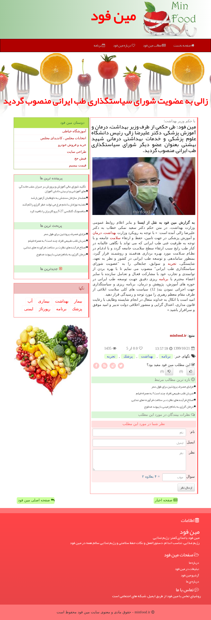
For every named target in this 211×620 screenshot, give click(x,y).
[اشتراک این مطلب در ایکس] (121, 365)
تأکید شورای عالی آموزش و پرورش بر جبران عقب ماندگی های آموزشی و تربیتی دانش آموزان (52, 189)
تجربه (172, 264)
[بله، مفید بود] (191, 371)
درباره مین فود (122, 45)
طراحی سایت (76, 152)
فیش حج (80, 158)
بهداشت (110, 233)
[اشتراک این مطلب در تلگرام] (112, 365)
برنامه (98, 45)
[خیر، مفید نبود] (169, 371)
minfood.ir (178, 335)
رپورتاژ (44, 309)
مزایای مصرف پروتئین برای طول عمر (172, 387)
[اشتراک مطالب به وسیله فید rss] (104, 365)
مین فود (113, 15)
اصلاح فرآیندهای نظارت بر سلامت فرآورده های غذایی (162, 400)
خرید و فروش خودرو (72, 145)
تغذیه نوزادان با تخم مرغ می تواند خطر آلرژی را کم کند (54, 205)
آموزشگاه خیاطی (74, 131)
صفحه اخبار (164, 500)
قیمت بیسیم (77, 165)
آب (30, 301)
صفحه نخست (182, 45)
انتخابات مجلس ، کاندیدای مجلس (63, 138)
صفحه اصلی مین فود (34, 500)
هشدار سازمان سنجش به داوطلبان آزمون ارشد (58, 198)
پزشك (128, 356)
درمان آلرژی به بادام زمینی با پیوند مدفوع (169, 407)
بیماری (43, 301)
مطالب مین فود (152, 45)
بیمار (78, 301)
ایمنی (28, 309)
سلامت (115, 238)
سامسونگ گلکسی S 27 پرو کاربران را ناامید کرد (58, 211)
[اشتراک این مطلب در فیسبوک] (96, 365)
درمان (97, 233)
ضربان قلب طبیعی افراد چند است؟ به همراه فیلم (165, 393)
